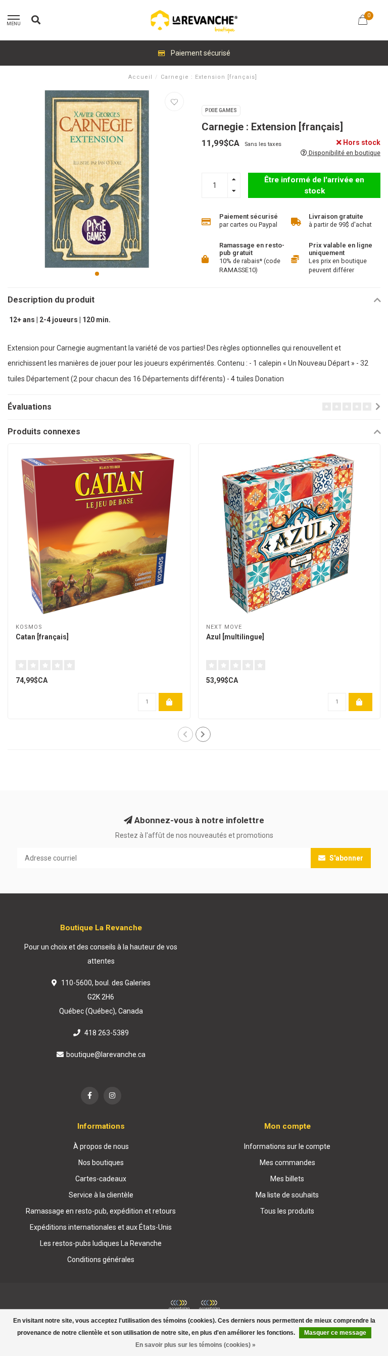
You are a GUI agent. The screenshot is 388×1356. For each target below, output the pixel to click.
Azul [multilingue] (235, 637)
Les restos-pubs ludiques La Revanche (101, 1243)
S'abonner (345, 858)
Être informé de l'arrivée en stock (314, 185)
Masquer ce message (335, 1332)
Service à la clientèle (101, 1195)
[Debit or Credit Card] (178, 1305)
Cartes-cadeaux (100, 1179)
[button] (97, 274)
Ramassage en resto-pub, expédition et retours (101, 1211)
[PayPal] (209, 1305)
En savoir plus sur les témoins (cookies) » (195, 1344)
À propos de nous (101, 1146)
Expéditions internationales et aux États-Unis (101, 1227)
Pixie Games (221, 110)
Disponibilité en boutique (343, 153)
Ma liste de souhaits (287, 1195)
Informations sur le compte (287, 1146)
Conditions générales (100, 1259)
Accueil (140, 77)
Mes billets (287, 1179)
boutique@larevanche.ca (106, 1054)
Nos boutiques (101, 1163)
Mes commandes (287, 1163)
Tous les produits (287, 1211)
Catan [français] (42, 637)
